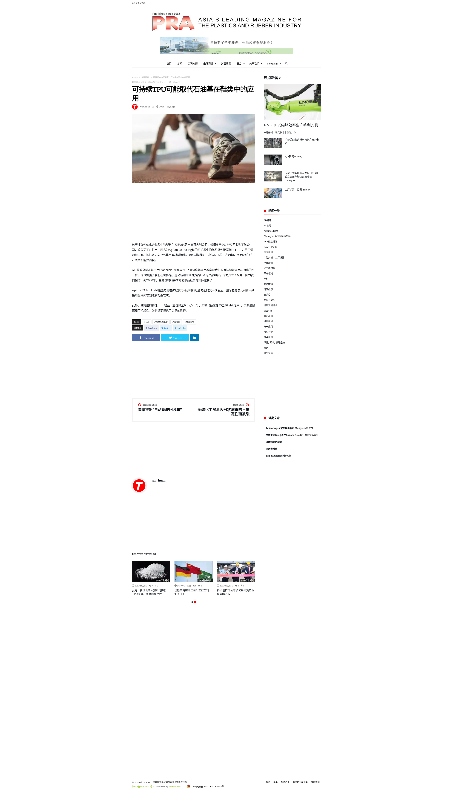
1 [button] (192, 602)
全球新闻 (268, 262)
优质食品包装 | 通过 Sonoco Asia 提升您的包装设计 (292, 435)
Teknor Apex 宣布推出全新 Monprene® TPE (289, 428)
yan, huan (145, 106)
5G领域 (267, 225)
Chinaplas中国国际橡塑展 (277, 236)
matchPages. (176, 786)
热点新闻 (268, 337)
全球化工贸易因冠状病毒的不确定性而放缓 (223, 410)
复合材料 (268, 284)
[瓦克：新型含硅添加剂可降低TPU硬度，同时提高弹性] (151, 571)
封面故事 (268, 289)
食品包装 (268, 353)
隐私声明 (315, 782)
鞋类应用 (190, 322)
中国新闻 (268, 252)
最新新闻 (145, 77)
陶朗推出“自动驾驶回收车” (160, 408)
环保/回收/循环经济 (152, 82)
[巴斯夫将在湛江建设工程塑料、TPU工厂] (193, 571)
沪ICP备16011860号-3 (143, 786)
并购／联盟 (269, 299)
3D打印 (267, 220)
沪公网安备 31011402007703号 (207, 786)
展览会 (267, 294)
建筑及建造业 (270, 305)
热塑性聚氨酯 (162, 322)
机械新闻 (268, 321)
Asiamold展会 (271, 230)
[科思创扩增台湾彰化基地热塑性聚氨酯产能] (236, 571)
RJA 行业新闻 (270, 246)
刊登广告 (285, 782)
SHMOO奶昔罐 (274, 441)
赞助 (266, 347)
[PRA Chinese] (226, 11)
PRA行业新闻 (162, 580)
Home (134, 77)
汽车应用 (268, 326)
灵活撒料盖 (271, 448)
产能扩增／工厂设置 (274, 257)
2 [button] (195, 602)
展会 (275, 782)
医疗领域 (268, 273)
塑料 (266, 278)
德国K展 (268, 310)
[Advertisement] (193, 213)
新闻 (268, 782)
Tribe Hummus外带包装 (278, 455)
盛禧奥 (177, 322)
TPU (148, 322)
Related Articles (144, 554)
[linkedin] (194, 337)
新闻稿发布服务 (300, 782)
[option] (151, 578)
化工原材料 (269, 268)
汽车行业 (268, 331)
